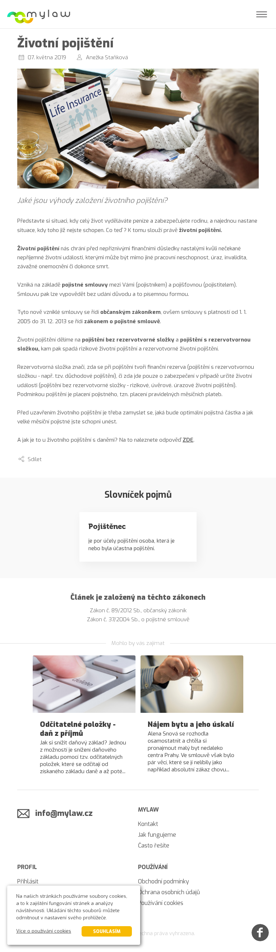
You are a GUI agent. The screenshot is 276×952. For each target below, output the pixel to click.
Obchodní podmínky (163, 881)
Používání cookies (160, 903)
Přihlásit (27, 881)
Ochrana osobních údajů (169, 892)
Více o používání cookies (43, 931)
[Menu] (261, 14)
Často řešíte (153, 845)
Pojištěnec (107, 526)
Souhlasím (106, 931)
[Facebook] (260, 932)
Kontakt (148, 824)
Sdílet (35, 459)
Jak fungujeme (157, 835)
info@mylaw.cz (64, 813)
